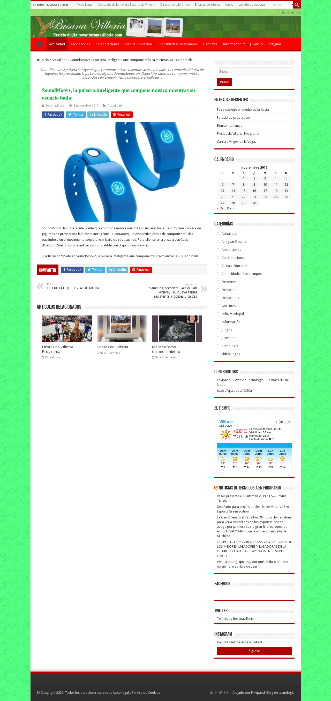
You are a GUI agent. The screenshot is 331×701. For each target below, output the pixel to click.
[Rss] (283, 13)
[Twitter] (293, 13)
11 (275, 184)
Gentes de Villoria (112, 347)
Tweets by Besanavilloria (235, 619)
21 (233, 197)
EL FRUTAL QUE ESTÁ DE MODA (73, 286)
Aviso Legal (85, 4)
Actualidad (57, 44)
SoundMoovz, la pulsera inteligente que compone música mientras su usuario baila (137, 256)
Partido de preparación (234, 117)
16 (254, 191)
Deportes (210, 44)
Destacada (229, 290)
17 (265, 191)
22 (243, 197)
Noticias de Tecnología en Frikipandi (250, 488)
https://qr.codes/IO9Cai (235, 391)
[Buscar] (297, 5)
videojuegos (231, 354)
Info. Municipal (233, 314)
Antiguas (274, 44)
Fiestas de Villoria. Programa (58, 349)
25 (275, 197)
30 (254, 203)
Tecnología (230, 346)
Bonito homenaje (229, 125)
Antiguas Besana (234, 242)
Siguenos (254, 651)
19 (286, 191)
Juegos (227, 330)
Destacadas (230, 298)
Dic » (230, 208)
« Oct (221, 208)
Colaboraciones (107, 44)
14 (233, 191)
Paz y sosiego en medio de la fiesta (243, 109)
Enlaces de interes (207, 4)
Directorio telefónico (175, 4)
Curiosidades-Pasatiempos (177, 44)
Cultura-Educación (138, 44)
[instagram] (298, 13)
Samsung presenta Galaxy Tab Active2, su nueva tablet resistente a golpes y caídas (173, 290)
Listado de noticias (251, 4)
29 (243, 203)
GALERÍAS (229, 306)
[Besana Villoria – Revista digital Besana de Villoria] (166, 23)
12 (286, 184)
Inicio (229, 4)
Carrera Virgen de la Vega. (236, 142)
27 (222, 203)
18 (275, 191)
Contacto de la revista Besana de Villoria (126, 4)
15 (243, 191)
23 (254, 197)
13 (222, 191)
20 (222, 197)
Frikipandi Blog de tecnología (273, 693)
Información (232, 44)
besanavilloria (55, 105)
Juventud (256, 44)
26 (286, 197)
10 (265, 184)
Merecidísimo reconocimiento (166, 349)
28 (233, 203)
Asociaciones (80, 44)
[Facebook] (288, 13)
